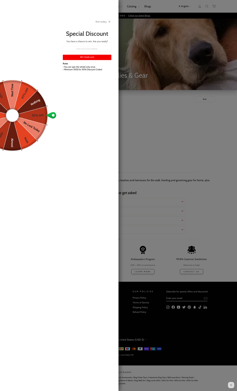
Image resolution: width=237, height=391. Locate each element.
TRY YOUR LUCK (87, 57)
